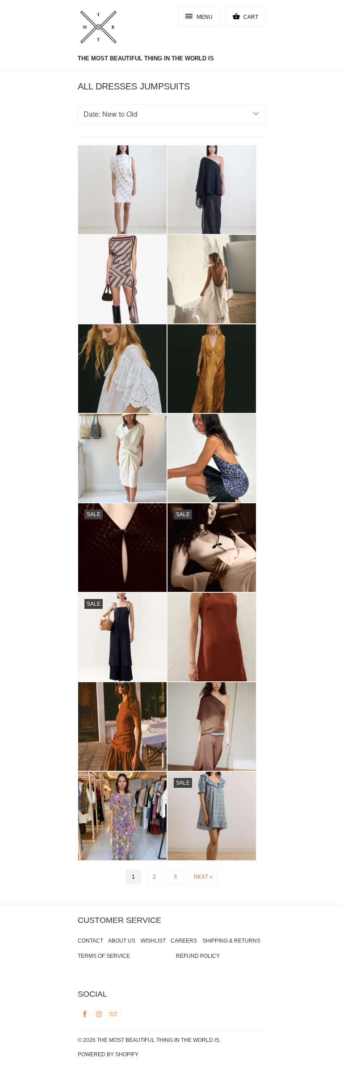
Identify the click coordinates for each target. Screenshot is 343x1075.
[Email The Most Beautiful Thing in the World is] (113, 1014)
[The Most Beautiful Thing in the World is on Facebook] (85, 1014)
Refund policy (198, 956)
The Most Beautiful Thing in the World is (158, 1040)
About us (121, 941)
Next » (203, 877)
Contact (90, 941)
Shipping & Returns (231, 941)
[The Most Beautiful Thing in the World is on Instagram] (99, 1014)
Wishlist (153, 941)
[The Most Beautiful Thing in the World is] (113, 28)
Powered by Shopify (108, 1054)
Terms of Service (104, 956)
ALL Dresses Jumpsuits (134, 86)
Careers (184, 941)
